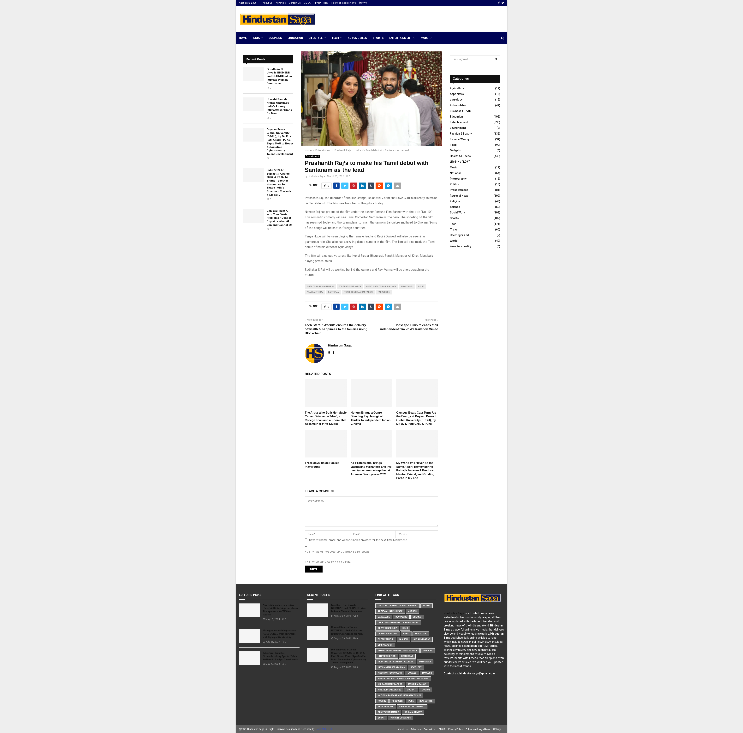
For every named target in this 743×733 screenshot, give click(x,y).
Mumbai (426, 690)
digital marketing (387, 634)
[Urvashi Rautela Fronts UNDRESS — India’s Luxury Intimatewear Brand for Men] (253, 104)
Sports (378, 37)
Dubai (406, 634)
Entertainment (400, 37)
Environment (458, 127)
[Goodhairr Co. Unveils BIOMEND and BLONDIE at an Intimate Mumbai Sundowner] (253, 74)
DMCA (307, 3)
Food (453, 144)
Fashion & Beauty (461, 133)
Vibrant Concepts (400, 718)
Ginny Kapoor (385, 645)
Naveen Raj (407, 286)
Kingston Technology (390, 673)
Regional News (459, 195)
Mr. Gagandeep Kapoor (390, 684)
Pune (411, 701)
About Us (267, 3)
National (455, 173)
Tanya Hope (383, 292)
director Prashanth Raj (320, 286)
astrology (456, 99)
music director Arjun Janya (381, 286)
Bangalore (384, 617)
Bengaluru (401, 617)
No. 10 (421, 286)
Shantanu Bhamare (388, 712)
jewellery (416, 667)
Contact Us (295, 3)
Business (275, 37)
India (256, 37)
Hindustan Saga (316, 176)
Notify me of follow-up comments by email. (338, 551)
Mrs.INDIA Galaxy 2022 (389, 690)
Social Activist (413, 712)
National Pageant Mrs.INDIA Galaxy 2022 (399, 695)
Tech (335, 37)
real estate (425, 701)
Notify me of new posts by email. (329, 562)
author (412, 611)
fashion (403, 639)
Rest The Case (385, 707)
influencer (425, 662)
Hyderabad (407, 656)
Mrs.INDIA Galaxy (417, 684)
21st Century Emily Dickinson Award (397, 606)
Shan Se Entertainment (412, 707)
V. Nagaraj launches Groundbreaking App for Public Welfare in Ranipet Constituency (280, 656)
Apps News (457, 94)
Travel (454, 229)
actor (426, 606)
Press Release (459, 189)
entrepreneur (386, 639)
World (454, 240)
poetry (382, 701)
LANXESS (412, 673)
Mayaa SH (427, 673)
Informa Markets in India (391, 667)
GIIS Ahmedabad (421, 639)
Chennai (417, 617)
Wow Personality (460, 246)
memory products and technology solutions (403, 679)
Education (295, 37)
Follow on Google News (343, 3)
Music (453, 167)
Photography (458, 178)
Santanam (333, 292)
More (424, 37)
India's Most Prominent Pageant (395, 662)
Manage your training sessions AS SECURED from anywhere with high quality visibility (279, 633)
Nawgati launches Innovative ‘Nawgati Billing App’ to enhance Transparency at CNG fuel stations (280, 609)
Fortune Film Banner (350, 286)
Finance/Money (459, 139)
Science (455, 206)
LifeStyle (316, 37)
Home (243, 37)
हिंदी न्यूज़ (363, 3)
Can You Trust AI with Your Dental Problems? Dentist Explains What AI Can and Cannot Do (280, 217)
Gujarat (427, 650)
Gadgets (455, 150)
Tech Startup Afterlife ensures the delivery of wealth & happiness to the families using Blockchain (336, 329)
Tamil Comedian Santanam (358, 292)
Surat (381, 718)
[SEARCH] (496, 59)
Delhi (405, 628)
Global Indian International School (397, 650)
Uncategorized (459, 235)
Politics (455, 184)
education (420, 634)
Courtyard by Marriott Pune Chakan (398, 622)
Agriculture (457, 88)
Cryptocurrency (387, 628)
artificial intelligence (390, 611)
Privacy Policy (321, 3)
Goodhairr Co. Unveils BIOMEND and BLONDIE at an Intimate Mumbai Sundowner (279, 76)
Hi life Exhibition (386, 656)
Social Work (457, 212)
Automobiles (357, 37)
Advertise (281, 3)
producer (397, 701)
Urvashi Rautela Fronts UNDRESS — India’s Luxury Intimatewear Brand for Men (280, 106)
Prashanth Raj (315, 292)
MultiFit (411, 690)
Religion (455, 201)
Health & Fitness (460, 156)
